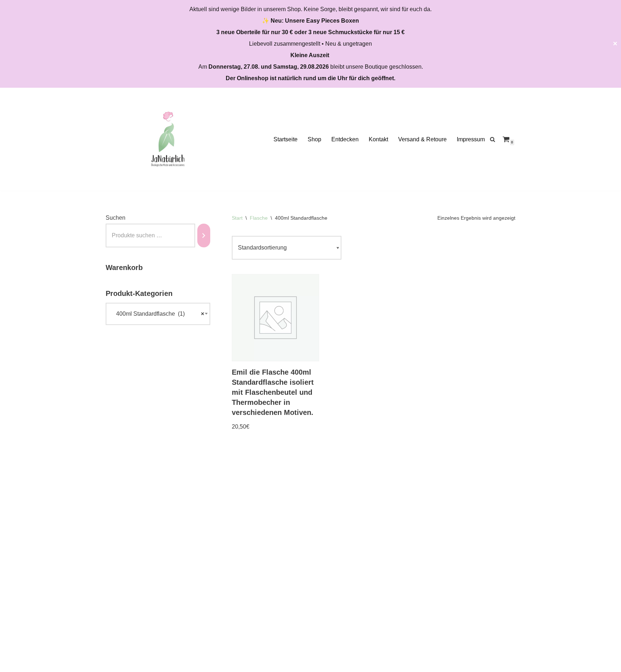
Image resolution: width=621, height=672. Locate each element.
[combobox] (158, 314)
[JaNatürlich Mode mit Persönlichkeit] (168, 139)
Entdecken (345, 139)
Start (237, 218)
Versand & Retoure (422, 139)
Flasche (259, 218)
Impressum (471, 139)
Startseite (285, 139)
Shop (314, 139)
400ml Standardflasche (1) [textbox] (158, 314)
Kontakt (378, 139)
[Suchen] (492, 139)
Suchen (115, 218)
